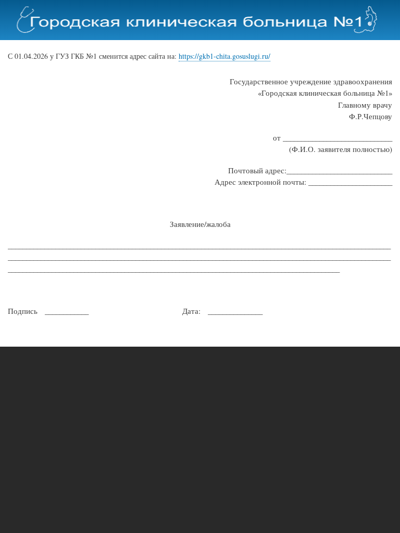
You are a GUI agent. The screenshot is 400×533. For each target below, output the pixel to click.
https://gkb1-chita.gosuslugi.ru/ (224, 56)
